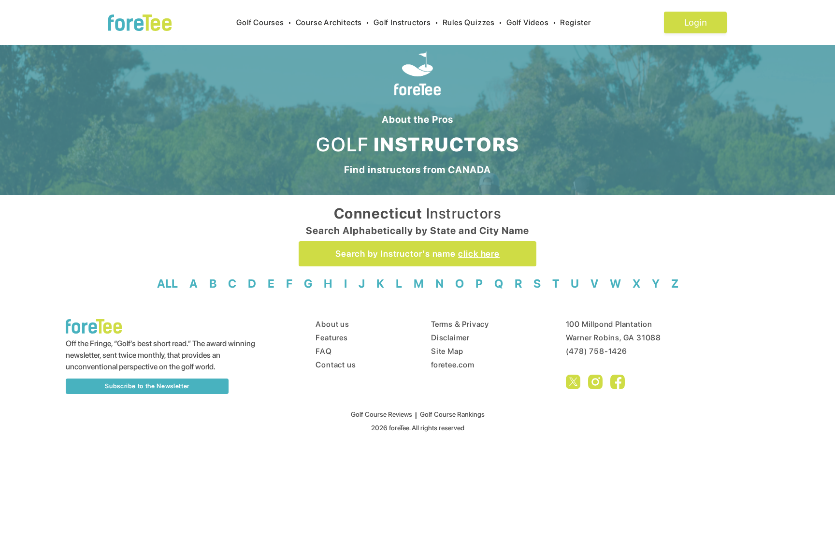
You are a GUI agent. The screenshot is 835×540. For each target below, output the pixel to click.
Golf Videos (531, 22)
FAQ (323, 351)
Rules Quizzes (473, 22)
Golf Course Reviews (381, 414)
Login (695, 22)
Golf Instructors (406, 22)
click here (479, 253)
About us (332, 324)
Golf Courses (263, 22)
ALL (167, 284)
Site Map (447, 351)
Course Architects (333, 22)
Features (331, 337)
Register (575, 22)
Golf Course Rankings (452, 414)
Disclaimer (450, 337)
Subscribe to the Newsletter (147, 386)
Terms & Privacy (460, 324)
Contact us (336, 364)
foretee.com (453, 364)
